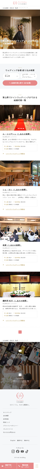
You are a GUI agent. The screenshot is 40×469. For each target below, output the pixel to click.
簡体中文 (27, 440)
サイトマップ (7, 412)
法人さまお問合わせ (9, 432)
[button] (16, 128)
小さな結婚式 (5, 7)
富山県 (16, 7)
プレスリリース (8, 429)
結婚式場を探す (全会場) (21, 83)
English (12, 440)
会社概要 (6, 415)
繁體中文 (20, 440)
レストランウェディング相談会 (15, 153)
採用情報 (6, 419)
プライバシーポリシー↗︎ (10, 425)
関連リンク (6, 422)
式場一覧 (12, 7)
